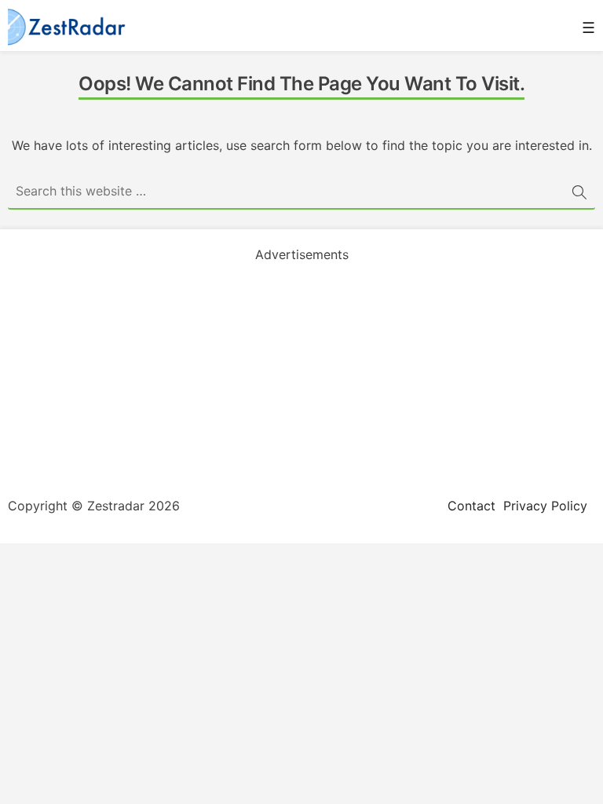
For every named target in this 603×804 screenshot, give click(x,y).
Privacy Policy (545, 505)
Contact (471, 505)
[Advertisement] (301, 374)
